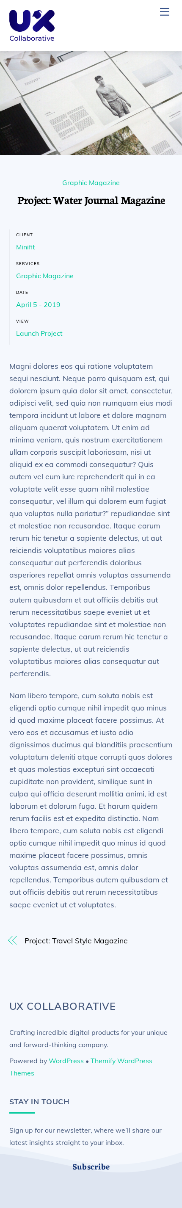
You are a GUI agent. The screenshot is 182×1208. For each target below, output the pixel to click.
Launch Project (39, 333)
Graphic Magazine (91, 182)
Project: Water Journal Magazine (90, 199)
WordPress (66, 1060)
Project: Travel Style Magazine (76, 940)
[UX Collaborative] (32, 40)
